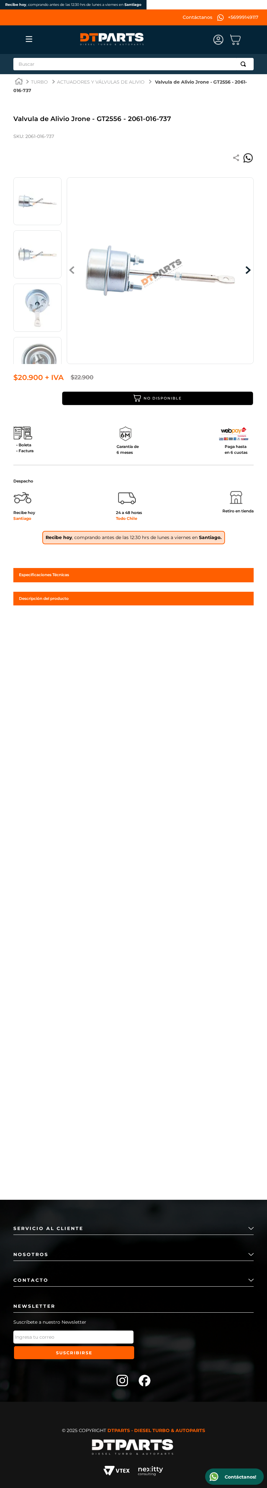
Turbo (39, 82)
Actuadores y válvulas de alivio (101, 82)
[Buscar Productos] (244, 64)
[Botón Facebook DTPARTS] (144, 1381)
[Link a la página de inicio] (18, 82)
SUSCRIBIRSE (74, 1352)
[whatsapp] (248, 158)
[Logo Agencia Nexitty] (150, 1472)
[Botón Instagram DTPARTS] (122, 1381)
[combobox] (133, 64)
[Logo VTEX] (117, 1472)
